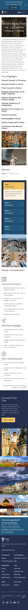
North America (6, 577)
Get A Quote (8, 420)
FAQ (15, 561)
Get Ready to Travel (20, 558)
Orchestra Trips (18, 571)
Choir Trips (17, 568)
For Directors (5, 555)
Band (7, 27)
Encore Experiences (20, 577)
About (3, 582)
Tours (15, 565)
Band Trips (17, 574)
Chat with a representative (9, 522)
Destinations (5, 565)
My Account (17, 582)
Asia (3, 571)
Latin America (6, 574)
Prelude (4, 558)
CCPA (18, 595)
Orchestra (19, 27)
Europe (4, 568)
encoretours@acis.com (8, 550)
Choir (12, 27)
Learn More (14, 8)
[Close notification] (25, 5)
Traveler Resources (7, 561)
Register (16, 585)
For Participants (19, 555)
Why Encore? (5, 585)
